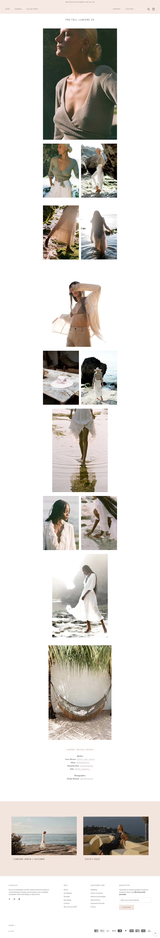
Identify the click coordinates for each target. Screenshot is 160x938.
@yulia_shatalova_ (82, 769)
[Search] (148, 9)
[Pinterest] (19, 899)
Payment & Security (97, 903)
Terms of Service (97, 893)
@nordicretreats (86, 779)
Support (117, 9)
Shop (7, 9)
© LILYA (11, 931)
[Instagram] (14, 899)
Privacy (93, 907)
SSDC (23, 931)
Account (130, 9)
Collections (32, 9)
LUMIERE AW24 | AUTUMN (29, 859)
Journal (18, 9)
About (66, 890)
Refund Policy (95, 900)
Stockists (67, 896)
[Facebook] (9, 899)
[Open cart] (153, 9)
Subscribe (126, 907)
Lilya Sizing (67, 900)
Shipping (94, 890)
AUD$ (139, 9)
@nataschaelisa (86, 766)
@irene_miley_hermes (86, 759)
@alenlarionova (82, 762)
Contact (66, 903)
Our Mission (68, 893)
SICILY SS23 (92, 859)
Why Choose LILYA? (70, 907)
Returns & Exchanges (98, 896)
